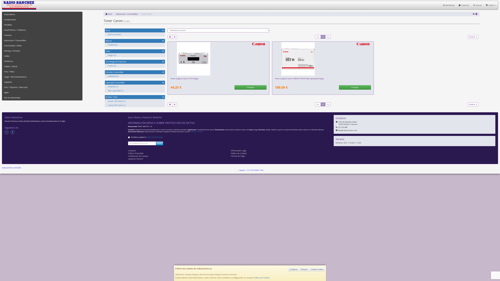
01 (323, 37)
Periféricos (8, 61)
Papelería (8, 82)
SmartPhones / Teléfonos (15, 30)
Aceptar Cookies (317, 269)
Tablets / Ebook (10, 66)
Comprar (250, 87)
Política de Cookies (262, 277)
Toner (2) (112, 66)
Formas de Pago (238, 156)
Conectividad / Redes (13, 45)
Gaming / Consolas (12, 51)
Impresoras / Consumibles (15, 40)
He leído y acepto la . (147, 137)
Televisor (8, 35)
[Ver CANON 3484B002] (218, 59)
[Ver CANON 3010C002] (323, 59)
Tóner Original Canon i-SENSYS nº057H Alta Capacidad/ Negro (299, 78)
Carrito (491, 5)
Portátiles (8, 25)
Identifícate (450, 5)
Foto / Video (9, 71)
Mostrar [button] (472, 37)
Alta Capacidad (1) (115, 90)
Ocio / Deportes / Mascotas (16, 87)
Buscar (478, 5)
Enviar (159, 143)
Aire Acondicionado (12, 97)
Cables (7, 56)
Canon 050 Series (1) (117, 105)
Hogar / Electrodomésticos (15, 77)
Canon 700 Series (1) (117, 101)
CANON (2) (112, 45)
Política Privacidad (135, 153)
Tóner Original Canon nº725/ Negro (184, 78)
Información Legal (238, 150)
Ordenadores (9, 14)
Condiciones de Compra (138, 156)
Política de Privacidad (196, 132)
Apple (6, 92)
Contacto (465, 5)
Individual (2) (113, 76)
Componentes (10, 19)
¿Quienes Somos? (135, 159)
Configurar (294, 269)
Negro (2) (112, 55)
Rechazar (304, 269)
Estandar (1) (113, 86)
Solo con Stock (114, 34)
